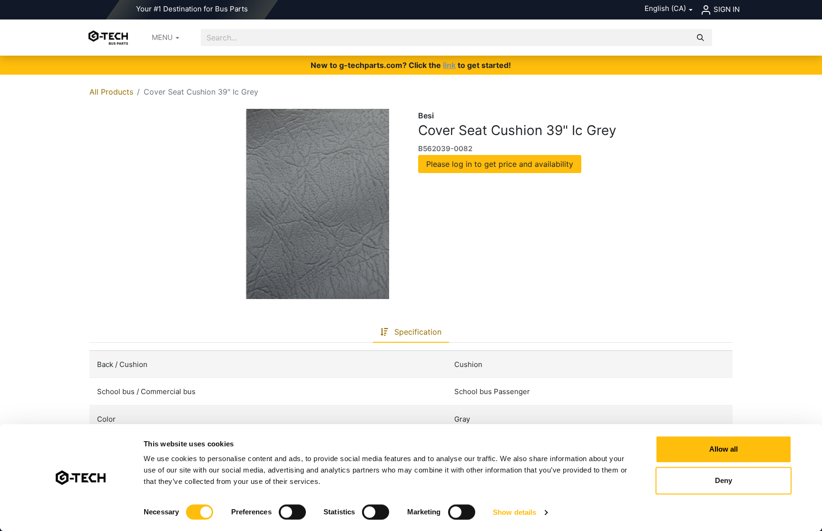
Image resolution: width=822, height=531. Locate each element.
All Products (111, 92)
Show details (514, 512)
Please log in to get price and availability (499, 164)
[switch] (292, 512)
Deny (723, 480)
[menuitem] (165, 38)
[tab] (411, 332)
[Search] (700, 38)
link (449, 65)
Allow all (723, 449)
